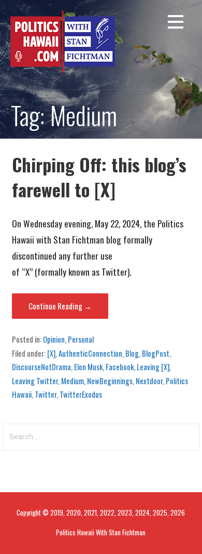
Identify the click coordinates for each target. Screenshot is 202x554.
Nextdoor (149, 380)
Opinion (54, 339)
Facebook (120, 366)
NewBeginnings (110, 380)
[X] (51, 353)
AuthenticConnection (90, 353)
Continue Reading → (60, 306)
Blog (132, 353)
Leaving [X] (153, 366)
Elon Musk (88, 366)
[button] (176, 23)
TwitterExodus (81, 394)
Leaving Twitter (35, 380)
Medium (72, 380)
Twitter (45, 394)
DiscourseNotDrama (41, 366)
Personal (81, 339)
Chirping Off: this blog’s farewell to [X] (99, 176)
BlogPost (155, 353)
